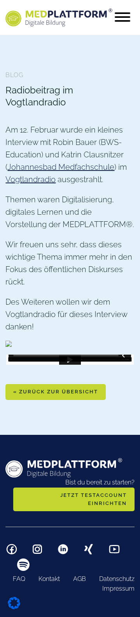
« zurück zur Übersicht (55, 392)
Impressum (118, 588)
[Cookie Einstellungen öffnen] (14, 602)
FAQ (19, 579)
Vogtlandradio (30, 179)
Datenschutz (117, 579)
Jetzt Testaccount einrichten (93, 499)
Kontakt (49, 579)
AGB (79, 579)
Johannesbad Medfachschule (60, 167)
